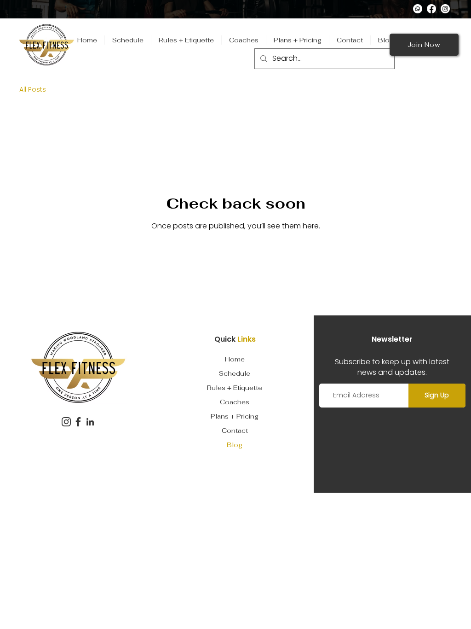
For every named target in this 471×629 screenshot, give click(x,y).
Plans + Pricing (234, 416)
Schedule (234, 373)
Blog (234, 445)
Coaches (234, 402)
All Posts (32, 89)
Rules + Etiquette (234, 388)
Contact (235, 430)
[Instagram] (445, 8)
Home (235, 359)
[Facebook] (431, 8)
